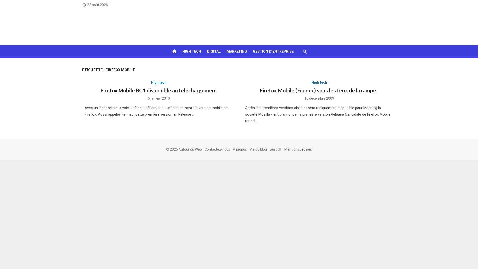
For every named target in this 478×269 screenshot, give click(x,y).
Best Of (276, 149)
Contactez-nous (217, 149)
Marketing (237, 51)
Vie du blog (258, 149)
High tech (191, 51)
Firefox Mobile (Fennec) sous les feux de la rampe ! (319, 90)
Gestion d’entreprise (273, 51)
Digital (214, 51)
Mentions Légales (298, 149)
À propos (240, 149)
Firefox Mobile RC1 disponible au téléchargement (158, 90)
